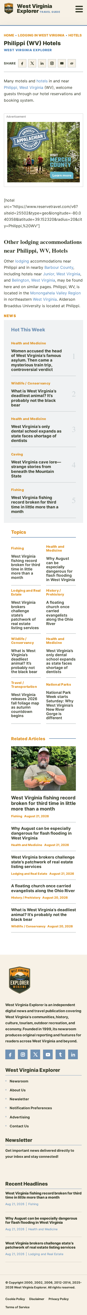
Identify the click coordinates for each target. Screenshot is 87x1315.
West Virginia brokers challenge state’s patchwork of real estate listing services (43, 862)
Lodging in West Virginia (41, 35)
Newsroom (19, 1081)
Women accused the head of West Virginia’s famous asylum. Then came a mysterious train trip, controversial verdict (36, 360)
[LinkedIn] (73, 1054)
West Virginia (45, 299)
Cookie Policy (15, 1299)
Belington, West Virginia (33, 280)
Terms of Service (17, 1307)
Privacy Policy (59, 1299)
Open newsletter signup (28, 1169)
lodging (22, 261)
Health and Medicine (28, 343)
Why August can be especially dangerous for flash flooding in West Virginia (60, 569)
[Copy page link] (72, 63)
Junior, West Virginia (61, 273)
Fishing (17, 490)
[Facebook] (10, 1054)
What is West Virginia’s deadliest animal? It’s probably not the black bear (33, 398)
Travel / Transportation (24, 685)
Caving (17, 454)
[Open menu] (79, 8)
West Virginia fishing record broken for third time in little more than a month (34, 504)
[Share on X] (32, 63)
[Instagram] (23, 1054)
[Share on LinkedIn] (42, 63)
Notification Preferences (31, 1108)
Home (9, 35)
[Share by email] (62, 63)
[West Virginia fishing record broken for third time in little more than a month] (43, 768)
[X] (35, 1054)
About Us (18, 1090)
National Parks (58, 684)
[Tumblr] (60, 1054)
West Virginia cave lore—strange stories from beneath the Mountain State (36, 469)
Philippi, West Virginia (23, 87)
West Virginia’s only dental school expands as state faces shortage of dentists (36, 433)
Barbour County (58, 267)
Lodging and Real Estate (26, 592)
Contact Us (19, 1126)
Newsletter (19, 1099)
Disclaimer (36, 1299)
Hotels (75, 35)
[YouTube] (48, 1054)
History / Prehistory (55, 592)
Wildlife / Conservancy (30, 383)
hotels (42, 80)
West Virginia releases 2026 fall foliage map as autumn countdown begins (25, 705)
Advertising (20, 1117)
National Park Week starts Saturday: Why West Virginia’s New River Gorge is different (59, 705)
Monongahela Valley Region (55, 293)
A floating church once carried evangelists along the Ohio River (59, 613)
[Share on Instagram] (52, 63)
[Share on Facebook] (22, 63)
